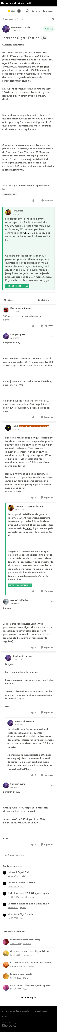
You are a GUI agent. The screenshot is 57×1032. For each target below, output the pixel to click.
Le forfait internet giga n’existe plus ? (28, 903)
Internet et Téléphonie (14, 19)
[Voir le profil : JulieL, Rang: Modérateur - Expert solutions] (8, 428)
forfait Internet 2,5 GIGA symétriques (28, 893)
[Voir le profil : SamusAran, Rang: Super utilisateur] (11, 508)
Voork (25, 989)
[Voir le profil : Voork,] (6, 988)
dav (22, 886)
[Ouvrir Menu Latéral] (4, 11)
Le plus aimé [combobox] (45, 300)
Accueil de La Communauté (15, 1011)
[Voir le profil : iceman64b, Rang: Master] (6, 601)
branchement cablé (21, 974)
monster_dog (27, 897)
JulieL (26, 232)
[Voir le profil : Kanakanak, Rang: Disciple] (6, 29)
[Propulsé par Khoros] (28, 1025)
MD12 (25, 978)
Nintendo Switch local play (25, 939)
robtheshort (28, 966)
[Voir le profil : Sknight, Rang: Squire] (6, 336)
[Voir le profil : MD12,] (6, 976)
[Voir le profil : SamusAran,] (8, 212)
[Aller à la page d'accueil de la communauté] (12, 11)
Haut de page (41, 1011)
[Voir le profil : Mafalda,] (6, 942)
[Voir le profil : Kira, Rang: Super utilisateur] (6, 310)
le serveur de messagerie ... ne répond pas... (31, 962)
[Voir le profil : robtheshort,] (6, 965)
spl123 (23, 907)
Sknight (14, 334)
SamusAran (18, 210)
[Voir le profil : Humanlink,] (6, 953)
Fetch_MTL (26, 876)
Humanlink (28, 955)
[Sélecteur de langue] (20, 11)
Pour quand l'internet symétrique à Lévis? (30, 985)
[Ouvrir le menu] (53, 19)
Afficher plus (30, 997)
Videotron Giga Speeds (20, 914)
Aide (4, 1016)
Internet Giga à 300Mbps (21, 882)
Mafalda (27, 943)
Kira (12, 308)
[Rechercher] (27, 11)
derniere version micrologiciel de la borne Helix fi (29, 951)
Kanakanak (16, 27)
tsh (21, 918)
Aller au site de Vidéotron (15, 3)
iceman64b (15, 600)
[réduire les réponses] (28, 305)
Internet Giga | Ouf (18, 872)
